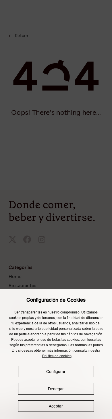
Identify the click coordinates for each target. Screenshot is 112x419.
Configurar (55, 371)
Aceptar (56, 406)
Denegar (56, 389)
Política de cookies (57, 356)
